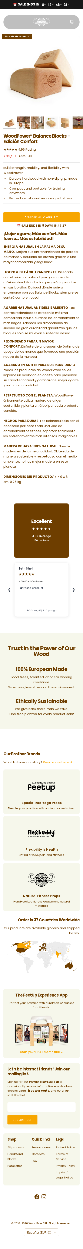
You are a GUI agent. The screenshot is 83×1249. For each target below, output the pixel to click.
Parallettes (14, 1166)
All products (15, 1147)
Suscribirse (22, 1120)
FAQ (34, 1161)
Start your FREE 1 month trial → (41, 1052)
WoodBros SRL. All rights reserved (50, 1223)
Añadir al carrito (41, 217)
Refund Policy (65, 1147)
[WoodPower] (41, 22)
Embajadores (41, 1147)
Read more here (56, 762)
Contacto (38, 1154)
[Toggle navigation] (11, 22)
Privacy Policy (65, 1166)
